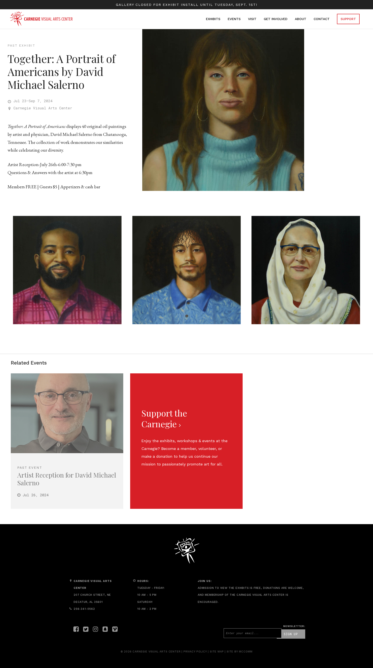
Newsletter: (294, 626)
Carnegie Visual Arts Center (42, 107)
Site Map (217, 651)
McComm (245, 651)
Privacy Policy (195, 651)
